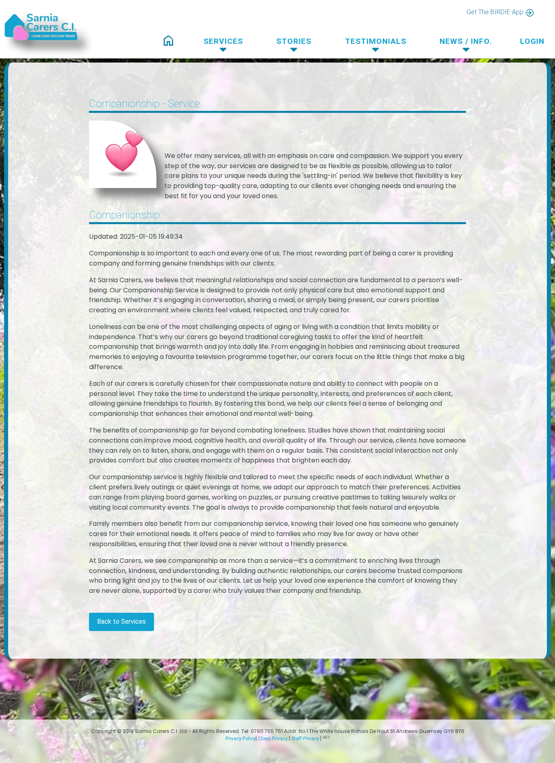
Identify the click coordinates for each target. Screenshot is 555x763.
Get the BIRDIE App (494, 12)
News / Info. (466, 41)
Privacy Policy (240, 738)
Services (223, 41)
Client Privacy (273, 738)
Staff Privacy (305, 738)
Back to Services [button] (121, 621)
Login (532, 41)
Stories (293, 41)
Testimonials (375, 41)
